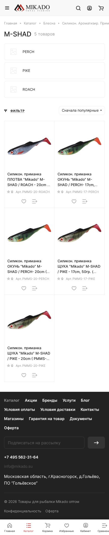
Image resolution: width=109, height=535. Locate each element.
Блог (85, 400)
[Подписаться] (96, 443)
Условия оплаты (19, 409)
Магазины (14, 418)
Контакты (90, 409)
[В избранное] (24, 201)
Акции (31, 400)
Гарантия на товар (46, 418)
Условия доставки (57, 409)
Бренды (49, 400)
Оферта (11, 427)
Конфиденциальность (22, 511)
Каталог (12, 400)
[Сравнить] (35, 201)
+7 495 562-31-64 (21, 457)
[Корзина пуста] (101, 7)
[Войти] (89, 7)
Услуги (69, 400)
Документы (81, 418)
